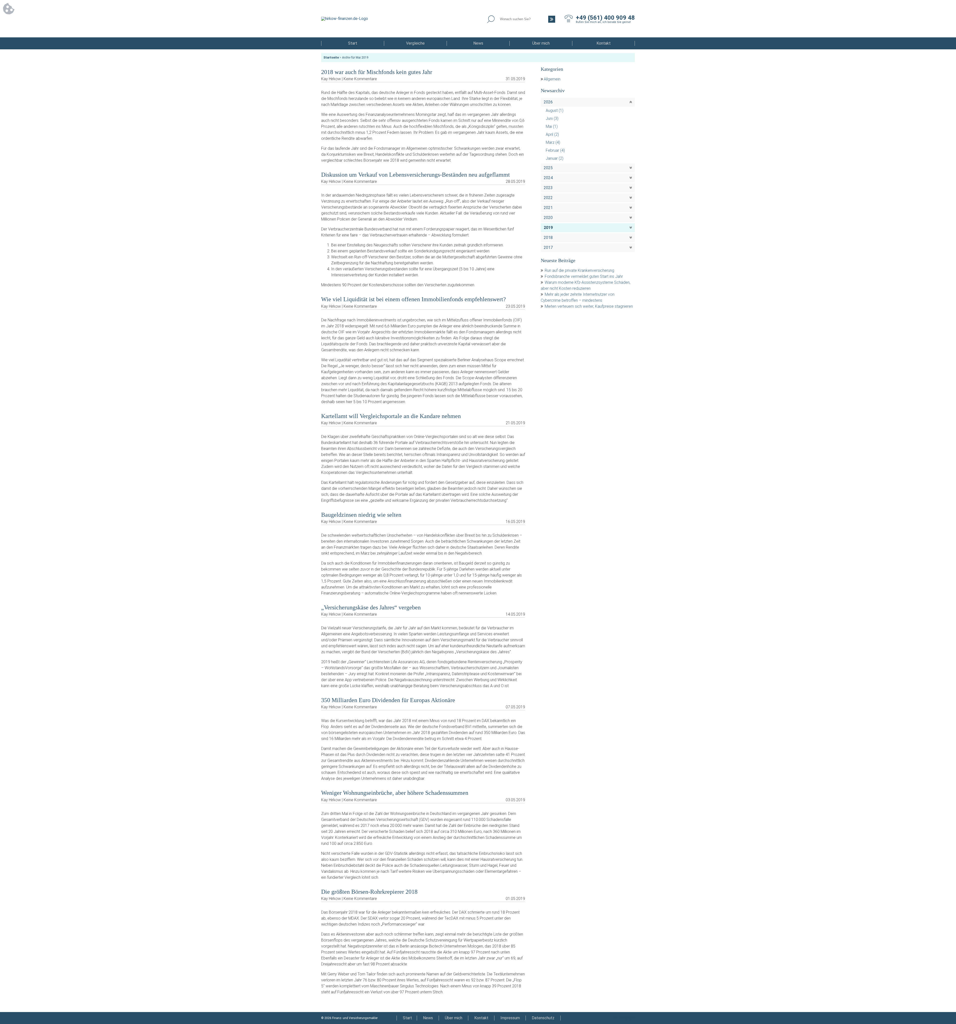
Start (352, 43)
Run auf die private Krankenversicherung (579, 270)
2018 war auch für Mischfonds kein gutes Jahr (376, 72)
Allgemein (552, 79)
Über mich (541, 43)
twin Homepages (623, 1018)
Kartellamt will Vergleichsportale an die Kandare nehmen (391, 416)
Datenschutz (543, 1018)
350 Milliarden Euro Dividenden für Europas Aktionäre (388, 700)
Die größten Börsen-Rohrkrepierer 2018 (369, 891)
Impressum (510, 1018)
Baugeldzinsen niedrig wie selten (361, 515)
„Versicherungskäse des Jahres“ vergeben (371, 607)
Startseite (331, 57)
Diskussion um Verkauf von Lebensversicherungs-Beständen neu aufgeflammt (415, 174)
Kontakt (604, 43)
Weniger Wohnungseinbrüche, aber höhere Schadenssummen (394, 793)
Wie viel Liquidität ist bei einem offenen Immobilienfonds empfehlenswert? (413, 299)
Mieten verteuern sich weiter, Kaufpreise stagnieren (589, 306)
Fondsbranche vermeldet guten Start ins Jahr (584, 276)
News (478, 43)
